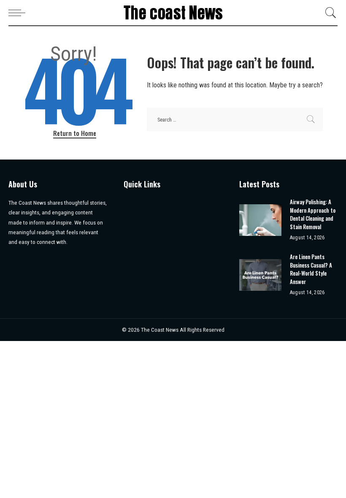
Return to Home (74, 133)
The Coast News (160, 329)
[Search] (329, 12)
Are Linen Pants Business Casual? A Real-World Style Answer (311, 269)
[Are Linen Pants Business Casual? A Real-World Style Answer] (260, 275)
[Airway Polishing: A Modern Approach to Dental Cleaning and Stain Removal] (260, 220)
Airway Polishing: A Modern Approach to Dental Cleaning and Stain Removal (312, 214)
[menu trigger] (19, 12)
